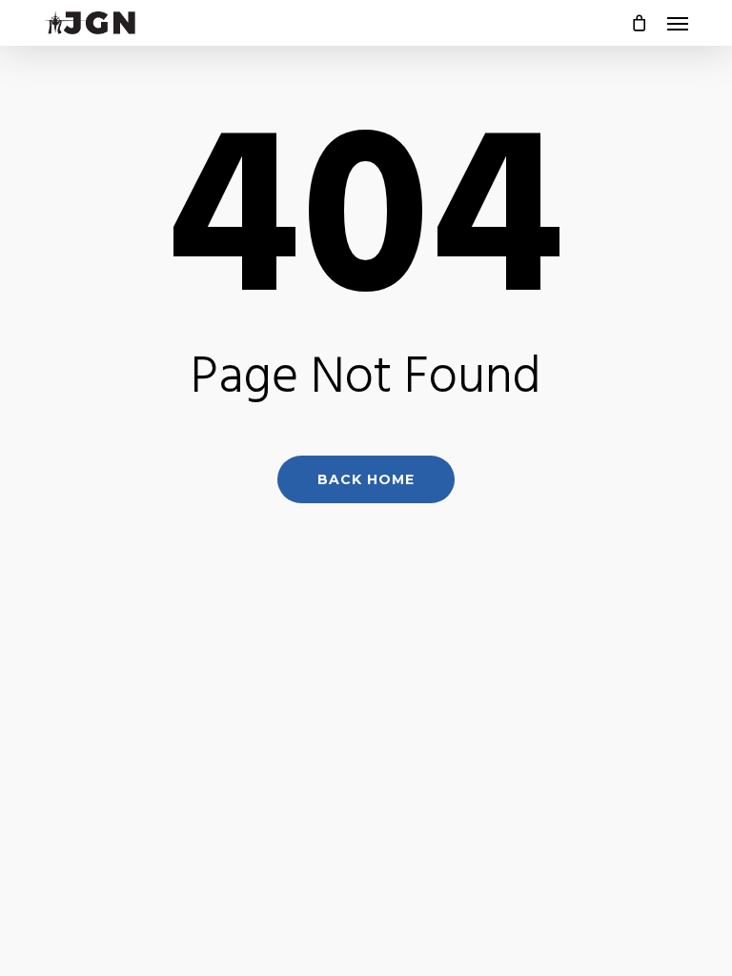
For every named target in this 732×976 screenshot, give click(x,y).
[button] (677, 22)
